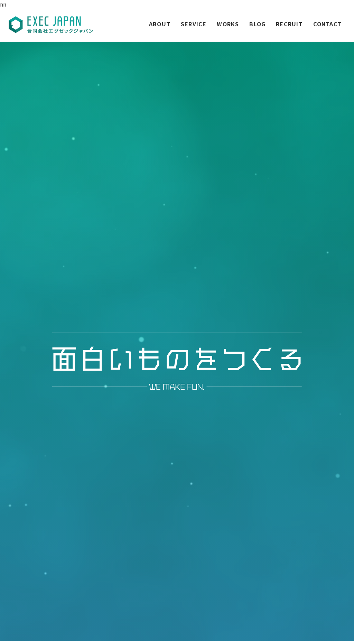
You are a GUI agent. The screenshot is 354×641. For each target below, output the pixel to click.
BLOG (257, 24)
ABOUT (159, 24)
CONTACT (327, 24)
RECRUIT (289, 24)
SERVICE (193, 24)
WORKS (228, 24)
